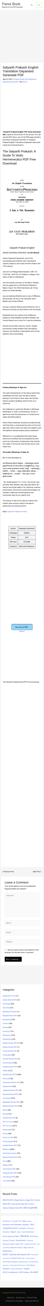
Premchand (6, 1258)
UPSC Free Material (10, 1272)
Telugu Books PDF (10, 1173)
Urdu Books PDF (9, 1177)
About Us (10, 1298)
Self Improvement (10, 1153)
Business (26, 1225)
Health (5, 1071)
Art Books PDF (16, 1221)
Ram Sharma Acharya (10, 1262)
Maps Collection (29, 1247)
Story (5, 1161)
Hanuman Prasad (8, 1244)
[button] (32, 5)
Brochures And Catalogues (12, 1225)
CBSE (32, 1225)
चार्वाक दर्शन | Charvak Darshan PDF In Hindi (18, 1204)
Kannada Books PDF (10, 1094)
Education (6, 1035)
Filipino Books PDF (10, 1047)
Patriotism (34, 1255)
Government (7, 1063)
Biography (6, 1019)
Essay (19, 1232)
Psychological (8, 1141)
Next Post (38, 872)
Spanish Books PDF (10, 1157)
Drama (5, 1027)
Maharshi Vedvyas (17, 1248)
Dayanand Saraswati (10, 82)
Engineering (7, 1039)
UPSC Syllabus (24, 1272)
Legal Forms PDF (30, 1244)
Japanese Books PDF (11, 1090)
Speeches (6, 1265)
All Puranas (6, 1221)
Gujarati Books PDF (10, 1067)
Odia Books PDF (9, 1118)
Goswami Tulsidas (9, 1240)
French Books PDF (10, 1051)
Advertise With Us (32, 1301)
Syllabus (27, 1269)
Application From (9, 996)
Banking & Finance (10, 1012)
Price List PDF (8, 1137)
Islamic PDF (19, 1244)
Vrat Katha (7, 1181)
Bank (24, 1221)
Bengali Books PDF (10, 1016)
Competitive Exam (10, 1228)
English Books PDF (21, 79)
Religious (32, 79)
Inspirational (7, 1086)
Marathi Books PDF (10, 1106)
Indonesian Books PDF (11, 1082)
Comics (6, 1023)
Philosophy (7, 1130)
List (38, 1244)
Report (22, 631)
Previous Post (7, 872)
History (5, 1078)
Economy (6, 1031)
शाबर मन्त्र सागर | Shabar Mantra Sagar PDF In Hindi (21, 1200)
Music (5, 1110)
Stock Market (30, 1265)
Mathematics (7, 1251)
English (13, 1232)
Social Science (33, 1262)
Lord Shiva (6, 1247)
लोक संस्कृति (34, 1272)
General (24, 1236)
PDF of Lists (7, 1126)
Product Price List (18, 1258)
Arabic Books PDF (9, 1000)
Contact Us (20, 1298)
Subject (5, 1165)
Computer (22, 1228)
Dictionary (30, 1228)
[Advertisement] (22, 40)
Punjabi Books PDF (10, 1145)
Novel (5, 1114)
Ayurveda (6, 1008)
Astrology (6, 1004)
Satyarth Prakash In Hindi (17, 512)
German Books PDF (10, 1059)
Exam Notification (28, 1232)
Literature (6, 1098)
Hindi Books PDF (9, 1074)
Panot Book (11, 4)
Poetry (5, 1134)
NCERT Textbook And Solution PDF (16, 1255)
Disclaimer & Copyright (14, 1301)
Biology (29, 1221)
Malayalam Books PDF (11, 1102)
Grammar (30, 1240)
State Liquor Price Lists (17, 1265)
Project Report (30, 1258)
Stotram (6, 1269)
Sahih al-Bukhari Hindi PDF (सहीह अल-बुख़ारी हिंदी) (20, 1208)
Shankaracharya (23, 1262)
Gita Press (34, 1236)
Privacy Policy (32, 1298)
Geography (7, 1055)
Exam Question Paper (11, 1236)
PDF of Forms (8, 1122)
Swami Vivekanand (16, 1269)
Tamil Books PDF (9, 1169)
